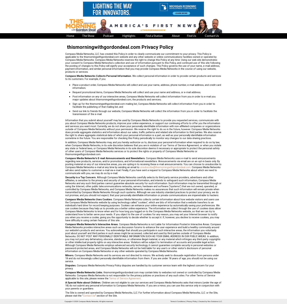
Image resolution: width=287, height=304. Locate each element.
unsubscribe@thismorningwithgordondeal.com (165, 167)
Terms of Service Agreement (125, 278)
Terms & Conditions (177, 301)
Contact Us (89, 295)
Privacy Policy (192, 301)
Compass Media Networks (88, 301)
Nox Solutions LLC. (215, 301)
